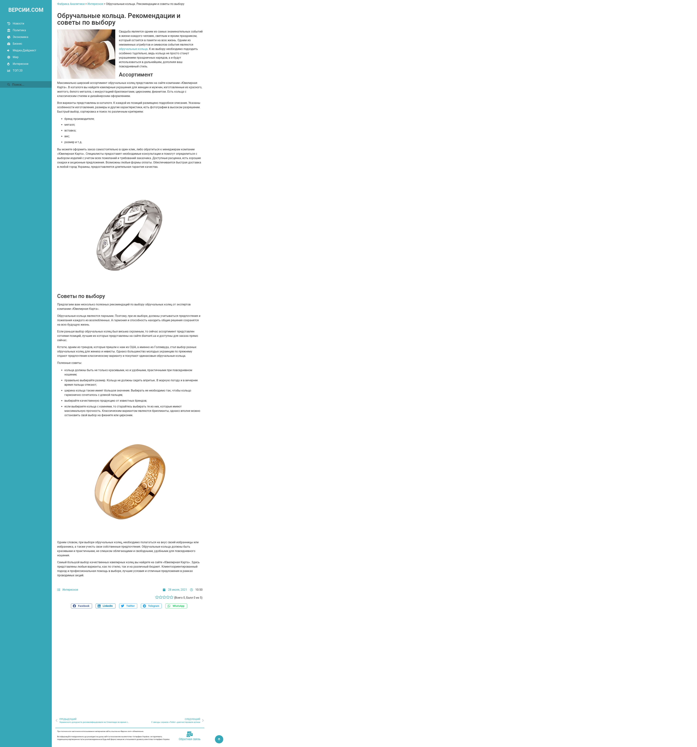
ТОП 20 (18, 70)
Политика (19, 30)
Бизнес (17, 43)
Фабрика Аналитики (71, 4)
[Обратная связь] (189, 734)
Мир (16, 57)
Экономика (20, 37)
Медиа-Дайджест (24, 50)
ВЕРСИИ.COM (25, 10)
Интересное (20, 64)
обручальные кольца (133, 49)
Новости (18, 23)
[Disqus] (130, 661)
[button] (81, 606)
